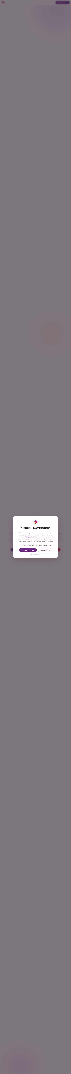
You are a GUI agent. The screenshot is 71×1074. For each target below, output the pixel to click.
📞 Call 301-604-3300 (28, 550)
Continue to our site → (35, 554)
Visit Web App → (45, 550)
